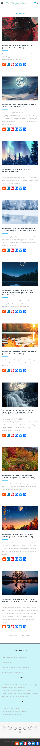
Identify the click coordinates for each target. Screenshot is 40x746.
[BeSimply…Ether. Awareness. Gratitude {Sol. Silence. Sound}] (20, 459)
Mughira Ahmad (14, 708)
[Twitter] (10, 728)
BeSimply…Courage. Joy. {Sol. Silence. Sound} (17, 170)
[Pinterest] (20, 728)
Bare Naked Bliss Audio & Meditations (14, 657)
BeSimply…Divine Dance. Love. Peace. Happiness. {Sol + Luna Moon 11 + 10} (17, 292)
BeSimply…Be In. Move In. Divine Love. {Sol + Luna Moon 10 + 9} (18, 412)
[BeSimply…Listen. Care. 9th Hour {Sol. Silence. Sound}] (20, 335)
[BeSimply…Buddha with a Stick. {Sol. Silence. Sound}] (20, 29)
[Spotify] (35, 728)
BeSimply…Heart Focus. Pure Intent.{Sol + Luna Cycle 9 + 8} (17, 535)
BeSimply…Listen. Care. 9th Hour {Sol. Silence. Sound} (19, 353)
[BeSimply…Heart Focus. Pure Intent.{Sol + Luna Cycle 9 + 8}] (20, 518)
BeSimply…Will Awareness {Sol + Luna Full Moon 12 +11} (19, 106)
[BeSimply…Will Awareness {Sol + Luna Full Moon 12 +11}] (20, 88)
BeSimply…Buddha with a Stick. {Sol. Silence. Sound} (18, 47)
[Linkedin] (25, 728)
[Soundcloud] (30, 728)
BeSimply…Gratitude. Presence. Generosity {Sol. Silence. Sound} (19, 229)
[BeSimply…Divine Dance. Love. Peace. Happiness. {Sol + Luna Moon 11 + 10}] (20, 274)
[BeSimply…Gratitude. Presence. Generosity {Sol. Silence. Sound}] (20, 212)
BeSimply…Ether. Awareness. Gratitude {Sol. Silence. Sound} (18, 476)
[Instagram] (15, 728)
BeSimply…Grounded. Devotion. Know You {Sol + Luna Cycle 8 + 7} (19, 600)
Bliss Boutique (6, 662)
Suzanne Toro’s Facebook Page (12, 672)
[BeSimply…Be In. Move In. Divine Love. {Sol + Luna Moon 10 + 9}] (20, 394)
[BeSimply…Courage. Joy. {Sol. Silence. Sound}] (20, 153)
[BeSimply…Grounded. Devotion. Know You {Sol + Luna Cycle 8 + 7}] (20, 583)
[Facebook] (4, 728)
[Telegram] (20, 732)
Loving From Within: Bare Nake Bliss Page (16, 667)
